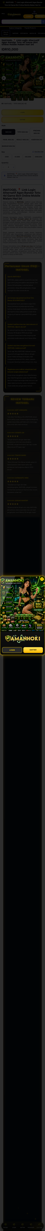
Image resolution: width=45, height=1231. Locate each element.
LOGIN (12, 650)
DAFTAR (33, 650)
